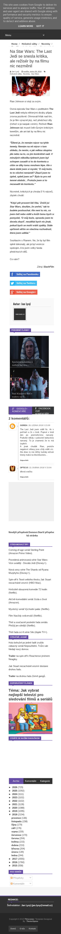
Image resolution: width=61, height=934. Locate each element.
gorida (24, 425)
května (15, 841)
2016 (15, 862)
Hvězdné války (16, 74)
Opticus (24, 468)
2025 (15, 790)
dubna (15, 845)
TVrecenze (29, 919)
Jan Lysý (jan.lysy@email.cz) (37, 905)
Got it (40, 26)
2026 (15, 787)
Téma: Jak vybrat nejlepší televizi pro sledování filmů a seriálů (30, 694)
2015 (15, 865)
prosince (16, 818)
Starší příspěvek (47, 532)
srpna (14, 831)
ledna (14, 855)
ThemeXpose (32, 921)
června (15, 838)
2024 (15, 794)
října (14, 824)
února (14, 852)
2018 (15, 814)
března (15, 848)
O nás (22, 929)
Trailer (12, 656)
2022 (15, 801)
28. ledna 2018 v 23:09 (39, 425)
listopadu (16, 821)
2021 (15, 804)
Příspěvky (18, 878)
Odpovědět (24, 460)
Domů (13, 929)
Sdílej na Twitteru (25, 283)
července (16, 835)
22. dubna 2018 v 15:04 (40, 468)
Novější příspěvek (18, 532)
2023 (15, 797)
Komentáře (18, 883)
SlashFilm (48, 266)
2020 (15, 807)
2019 (15, 811)
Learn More (25, 26)
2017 (15, 858)
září (13, 828)
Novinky (26, 74)
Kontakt (32, 929)
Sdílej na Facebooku (27, 274)
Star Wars (35, 74)
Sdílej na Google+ (26, 292)
